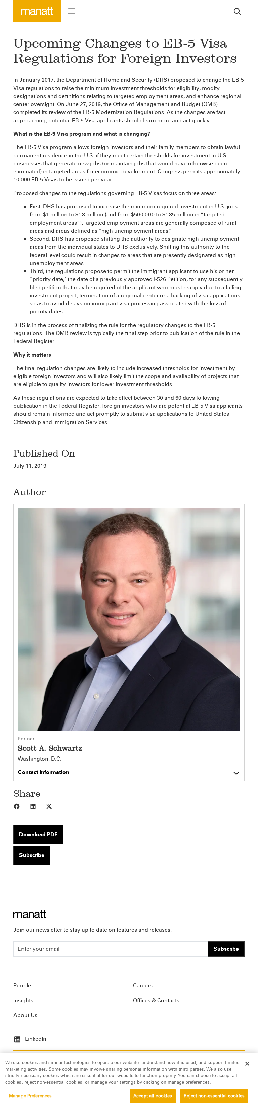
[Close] (247, 1063)
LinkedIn (35, 1039)
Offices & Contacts (156, 1000)
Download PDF (38, 834)
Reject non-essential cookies (214, 1096)
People (22, 985)
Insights (23, 1000)
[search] (237, 11)
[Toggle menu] (71, 11)
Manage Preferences (30, 1096)
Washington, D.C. (39, 759)
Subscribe (31, 855)
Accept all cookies (152, 1096)
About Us (25, 1015)
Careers (143, 985)
